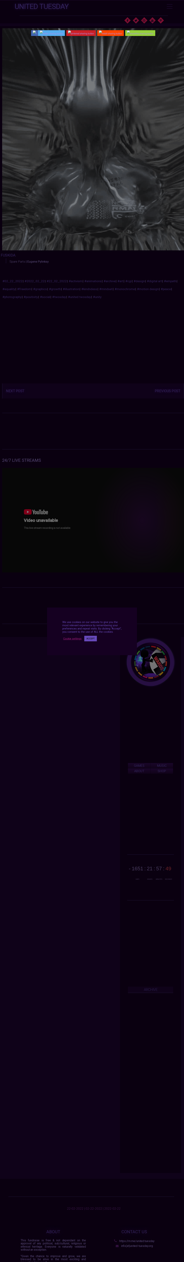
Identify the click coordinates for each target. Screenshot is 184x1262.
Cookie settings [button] (72, 638)
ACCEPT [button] (90, 638)
